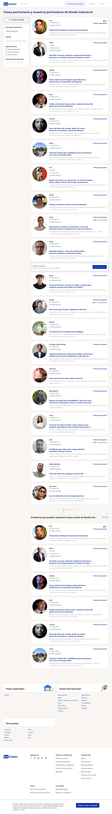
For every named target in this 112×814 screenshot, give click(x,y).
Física (60, 703)
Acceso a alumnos (87, 768)
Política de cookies (62, 758)
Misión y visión (86, 772)
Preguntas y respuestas (63, 792)
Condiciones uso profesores (65, 765)
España (6, 735)
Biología (84, 708)
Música (84, 706)
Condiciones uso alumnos (64, 768)
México (6, 738)
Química (84, 700)
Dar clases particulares (75, 4)
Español (84, 698)
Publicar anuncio (99, 267)
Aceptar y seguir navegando (87, 805)
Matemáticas (86, 695)
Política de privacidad (63, 762)
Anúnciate (92, 4)
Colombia (7, 732)
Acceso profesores (87, 765)
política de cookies (19, 810)
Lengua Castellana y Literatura (68, 700)
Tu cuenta (101, 4)
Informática (62, 706)
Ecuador (31, 732)
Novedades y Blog (61, 789)
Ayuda (83, 758)
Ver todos (105, 517)
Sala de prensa (86, 778)
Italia (29, 735)
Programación (62, 708)
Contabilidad (86, 703)
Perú (29, 738)
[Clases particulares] (10, 6)
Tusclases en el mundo (88, 775)
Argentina (7, 730)
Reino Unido (8, 740)
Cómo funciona (86, 762)
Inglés (60, 698)
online (6, 695)
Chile (29, 730)
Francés (60, 711)
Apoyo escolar (62, 695)
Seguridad (59, 772)
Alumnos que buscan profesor (40, 792)
